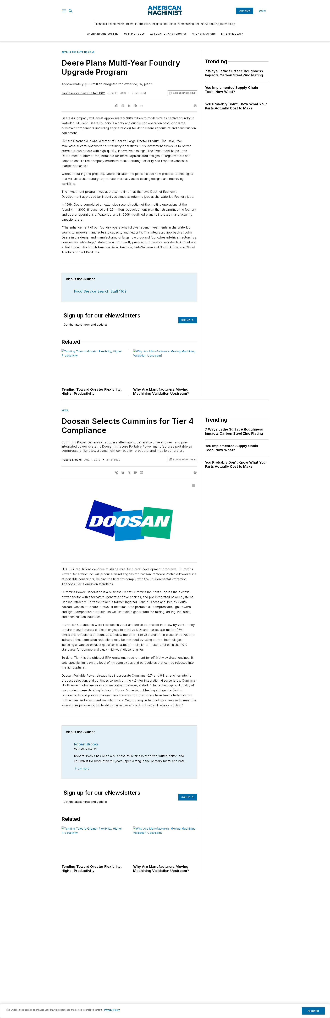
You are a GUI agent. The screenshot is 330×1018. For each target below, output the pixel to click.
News (65, 410)
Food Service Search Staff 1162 (83, 93)
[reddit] (135, 106)
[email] (141, 106)
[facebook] (116, 106)
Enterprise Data (232, 34)
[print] (195, 106)
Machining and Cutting (103, 34)
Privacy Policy (112, 1010)
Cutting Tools (134, 34)
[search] (70, 10)
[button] (64, 10)
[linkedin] (123, 106)
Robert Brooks (72, 459)
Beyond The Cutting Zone (78, 52)
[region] (165, 1011)
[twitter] (129, 106)
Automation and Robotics (168, 34)
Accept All (313, 1011)
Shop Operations (204, 34)
